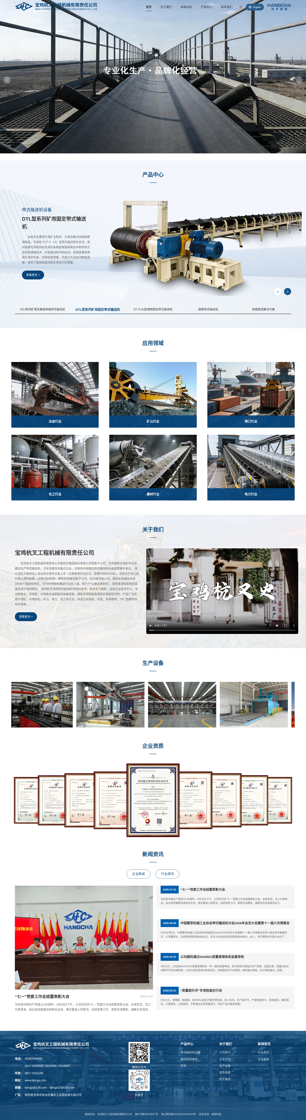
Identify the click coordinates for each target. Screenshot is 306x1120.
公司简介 (225, 1052)
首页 (149, 7)
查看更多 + (33, 258)
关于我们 (166, 7)
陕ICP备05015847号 (146, 1114)
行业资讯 (167, 874)
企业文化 (225, 1059)
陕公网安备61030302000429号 (178, 1114)
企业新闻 (138, 874)
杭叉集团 (225, 1079)
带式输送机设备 (190, 1052)
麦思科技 (216, 1114)
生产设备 (225, 1065)
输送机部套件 (189, 1059)
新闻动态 (186, 7)
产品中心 (206, 7)
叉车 (183, 1065)
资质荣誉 (225, 1072)
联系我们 (226, 7)
